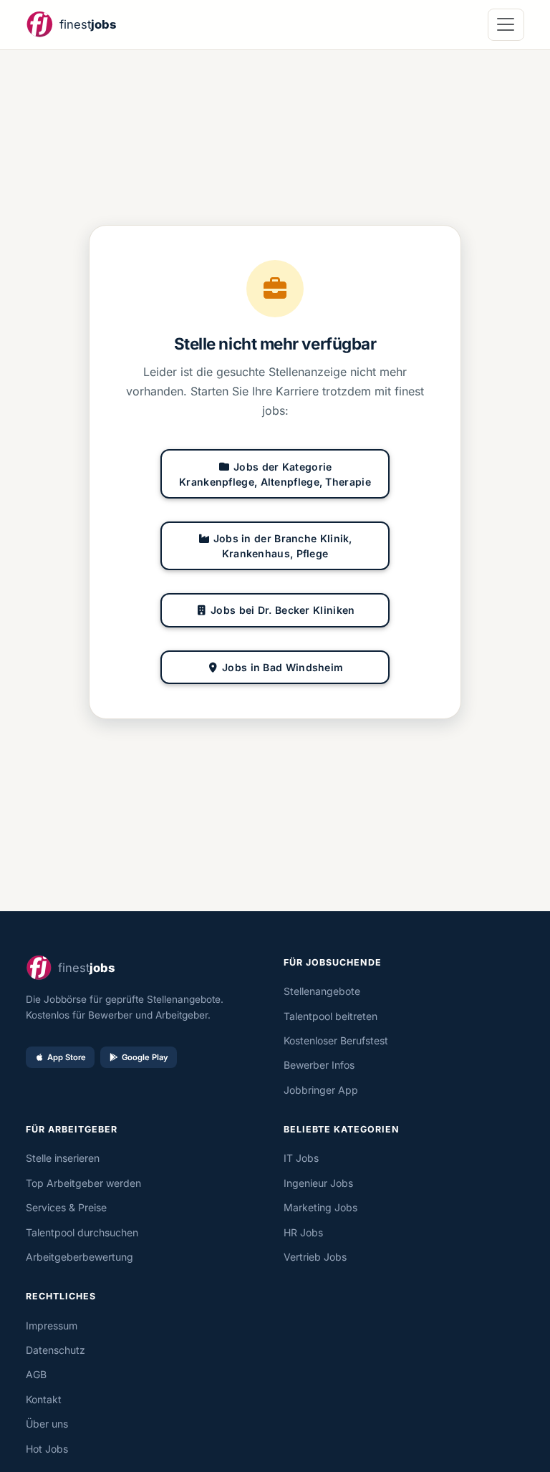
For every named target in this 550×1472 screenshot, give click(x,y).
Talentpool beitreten (330, 1016)
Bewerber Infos (319, 1065)
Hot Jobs (47, 1449)
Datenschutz (55, 1350)
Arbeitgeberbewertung (79, 1257)
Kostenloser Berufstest (336, 1040)
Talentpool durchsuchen (82, 1232)
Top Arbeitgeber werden (83, 1183)
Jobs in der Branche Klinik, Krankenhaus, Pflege (282, 545)
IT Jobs (301, 1158)
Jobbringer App (321, 1090)
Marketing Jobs (320, 1207)
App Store (66, 1057)
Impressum (51, 1325)
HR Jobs (303, 1232)
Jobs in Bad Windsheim (282, 667)
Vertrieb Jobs (315, 1257)
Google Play (145, 1057)
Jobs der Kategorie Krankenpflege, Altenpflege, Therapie (275, 474)
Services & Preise (66, 1207)
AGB (36, 1374)
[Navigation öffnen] (506, 25)
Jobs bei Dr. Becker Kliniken (282, 610)
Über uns (47, 1424)
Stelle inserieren (63, 1158)
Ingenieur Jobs (318, 1183)
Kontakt (44, 1399)
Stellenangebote (322, 991)
